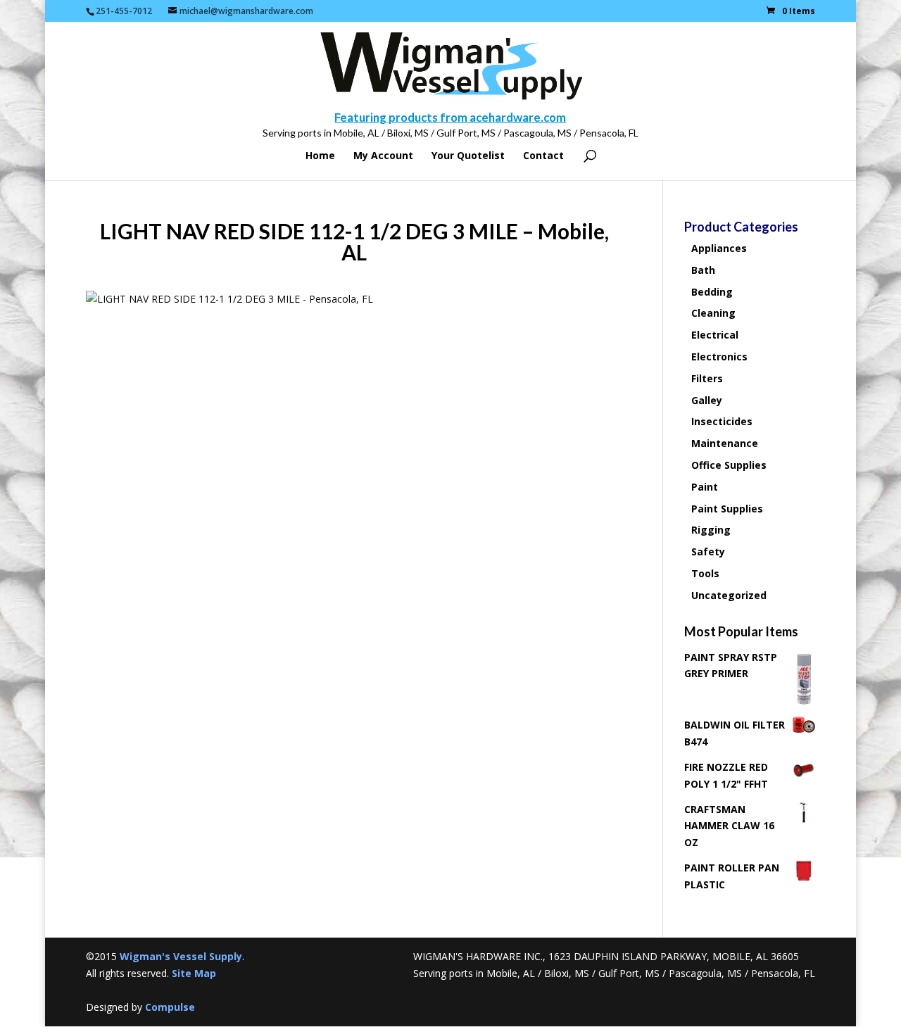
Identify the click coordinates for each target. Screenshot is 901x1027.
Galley (706, 400)
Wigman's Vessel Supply (181, 956)
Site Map (194, 973)
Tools (705, 573)
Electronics (719, 356)
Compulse (170, 1007)
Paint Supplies (727, 508)
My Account (383, 156)
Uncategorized (729, 595)
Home (320, 156)
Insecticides (721, 421)
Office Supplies (729, 465)
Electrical (714, 334)
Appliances (719, 248)
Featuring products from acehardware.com (450, 117)
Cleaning (713, 313)
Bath (703, 270)
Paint (704, 486)
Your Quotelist (468, 156)
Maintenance (724, 443)
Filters (707, 378)
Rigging (711, 529)
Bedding (712, 291)
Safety (708, 551)
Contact (543, 156)
